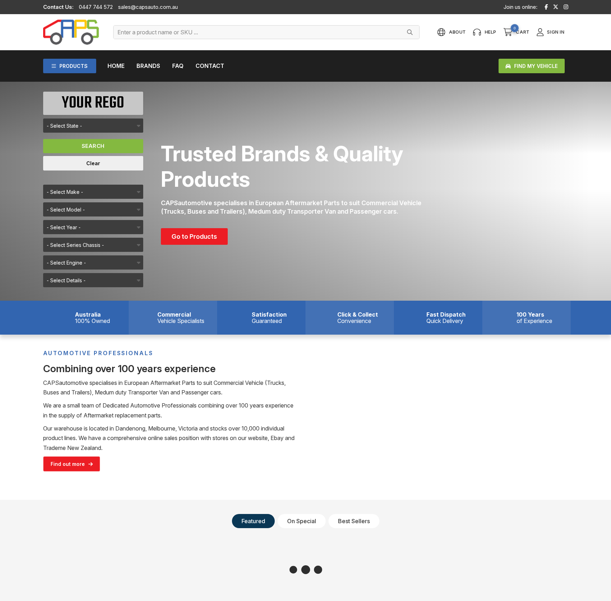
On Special (301, 521)
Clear (93, 163)
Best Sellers (354, 521)
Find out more (68, 464)
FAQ (178, 65)
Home (115, 65)
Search (93, 146)
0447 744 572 (96, 7)
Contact (210, 65)
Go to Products (194, 236)
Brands (148, 65)
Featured (253, 521)
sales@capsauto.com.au (148, 7)
